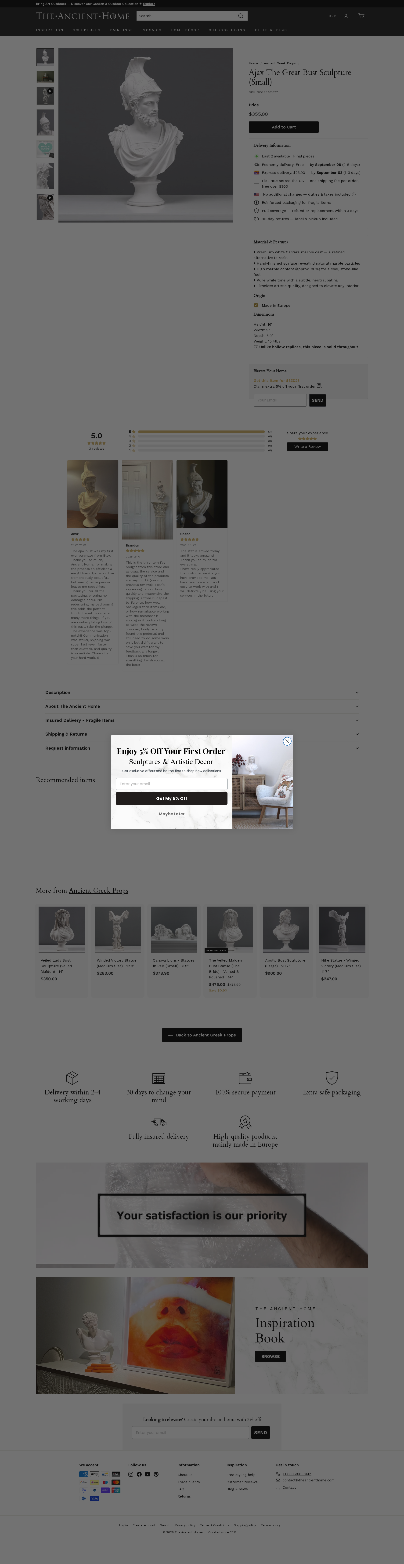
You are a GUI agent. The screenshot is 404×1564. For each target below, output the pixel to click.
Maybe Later (172, 814)
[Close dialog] (287, 741)
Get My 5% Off (171, 798)
